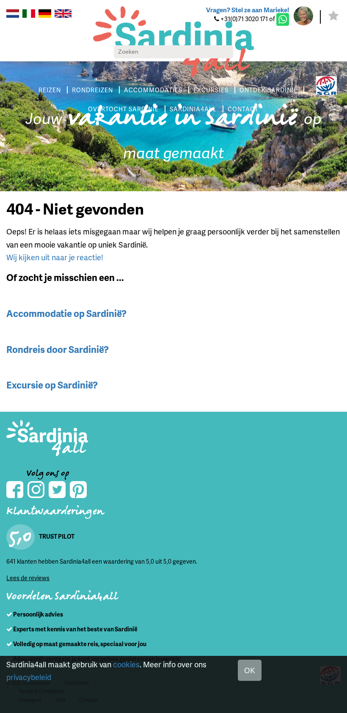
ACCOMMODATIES (153, 90)
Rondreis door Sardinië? (57, 349)
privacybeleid (28, 677)
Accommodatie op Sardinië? (66, 313)
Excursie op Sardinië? (52, 384)
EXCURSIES (211, 90)
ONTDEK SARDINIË (268, 90)
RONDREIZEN (92, 90)
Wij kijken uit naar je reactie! (54, 257)
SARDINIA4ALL (193, 109)
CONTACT (243, 109)
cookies (126, 664)
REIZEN (50, 90)
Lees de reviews (28, 578)
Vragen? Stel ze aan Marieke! (247, 9)
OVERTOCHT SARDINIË (123, 109)
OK (249, 670)
